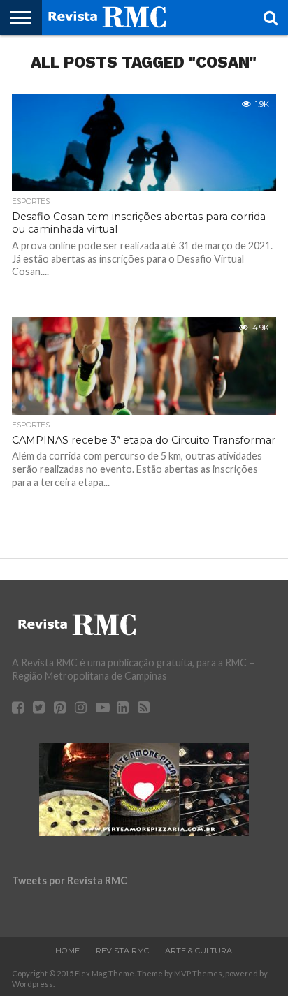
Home (67, 950)
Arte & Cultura (198, 950)
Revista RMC (122, 950)
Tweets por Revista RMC (69, 880)
